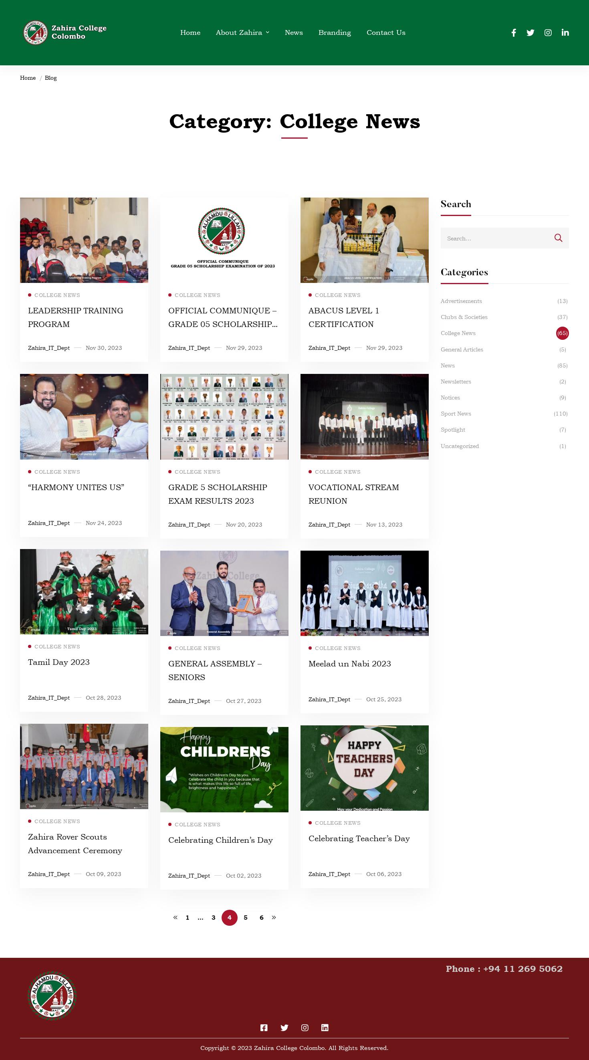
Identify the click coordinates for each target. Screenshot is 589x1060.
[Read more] (84, 203)
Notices (503, 397)
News (504, 365)
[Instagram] (548, 32)
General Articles (503, 349)
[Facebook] (513, 32)
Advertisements (504, 301)
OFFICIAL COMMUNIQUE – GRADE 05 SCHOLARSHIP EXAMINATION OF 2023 (222, 324)
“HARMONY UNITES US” (76, 487)
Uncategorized (503, 446)
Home (28, 77)
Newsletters (503, 381)
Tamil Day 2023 (59, 662)
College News (504, 333)
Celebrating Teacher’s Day (359, 838)
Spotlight (503, 429)
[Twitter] (530, 32)
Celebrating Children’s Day (220, 840)
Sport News (504, 413)
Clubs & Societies (504, 317)
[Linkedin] (565, 32)
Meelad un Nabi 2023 (350, 663)
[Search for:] (505, 238)
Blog (51, 77)
